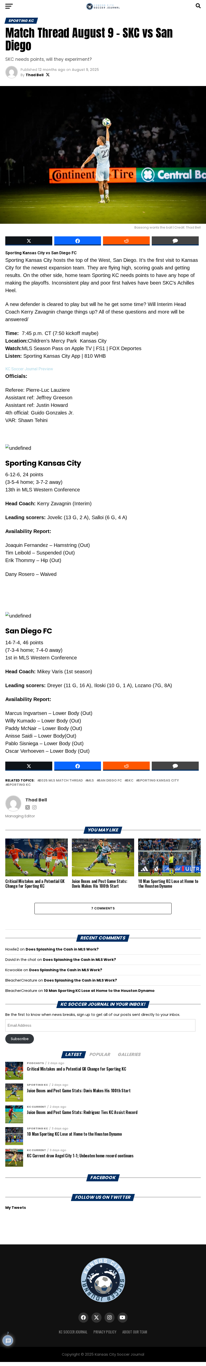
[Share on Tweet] (28, 240)
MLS (90, 780)
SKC (129, 780)
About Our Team (134, 1331)
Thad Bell (34, 74)
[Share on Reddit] (126, 240)
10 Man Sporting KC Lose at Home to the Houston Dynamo (99, 990)
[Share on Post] (77, 240)
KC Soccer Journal (73, 1331)
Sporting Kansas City (158, 780)
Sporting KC (19, 785)
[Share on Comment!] (175, 240)
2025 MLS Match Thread (61, 780)
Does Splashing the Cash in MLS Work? (62, 949)
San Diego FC (110, 780)
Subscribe (20, 1038)
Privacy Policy (104, 1331)
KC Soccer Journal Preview (29, 369)
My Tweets (15, 1207)
